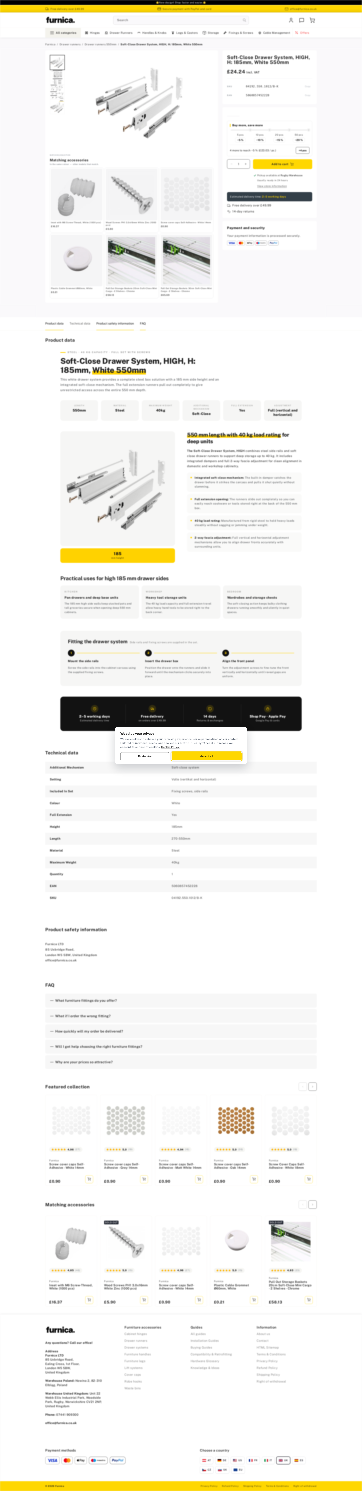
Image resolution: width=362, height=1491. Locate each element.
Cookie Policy (170, 747)
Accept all (206, 756)
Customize (145, 756)
